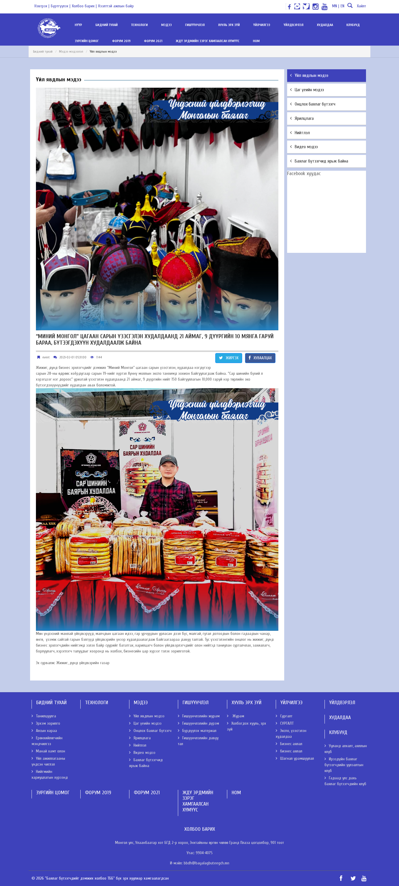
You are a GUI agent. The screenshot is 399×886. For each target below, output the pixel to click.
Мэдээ (166, 25)
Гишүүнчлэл (195, 25)
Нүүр (78, 25)
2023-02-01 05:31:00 (72, 357)
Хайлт (361, 6)
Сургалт (286, 716)
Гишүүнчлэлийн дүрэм (200, 723)
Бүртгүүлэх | (60, 6)
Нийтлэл (302, 132)
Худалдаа (325, 25)
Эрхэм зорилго (48, 723)
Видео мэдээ (306, 146)
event (46, 357)
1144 (99, 357)
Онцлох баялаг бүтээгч (315, 104)
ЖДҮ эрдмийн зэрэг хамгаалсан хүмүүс (208, 41)
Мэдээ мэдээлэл (71, 51)
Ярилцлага (304, 118)
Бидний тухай (107, 25)
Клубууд (353, 25)
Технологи (139, 25)
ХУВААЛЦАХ (263, 357)
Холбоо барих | (84, 6)
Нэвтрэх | (41, 6)
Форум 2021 (153, 41)
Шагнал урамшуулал (297, 758)
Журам (237, 716)
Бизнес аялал (291, 743)
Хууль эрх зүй (229, 25)
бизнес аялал (291, 751)
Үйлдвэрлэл (293, 25)
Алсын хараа (46, 730)
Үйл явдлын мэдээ (311, 75)
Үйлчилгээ (261, 25)
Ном (256, 41)
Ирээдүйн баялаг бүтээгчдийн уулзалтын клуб (344, 765)
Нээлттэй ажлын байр (116, 6)
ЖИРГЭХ (232, 357)
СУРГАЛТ (287, 723)
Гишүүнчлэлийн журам (201, 716)
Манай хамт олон (50, 751)
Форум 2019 (121, 41)
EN (342, 6)
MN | (335, 6)
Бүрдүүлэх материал (199, 730)
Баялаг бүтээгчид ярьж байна (321, 161)
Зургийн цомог (87, 41)
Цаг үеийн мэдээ (309, 89)
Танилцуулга (46, 716)
